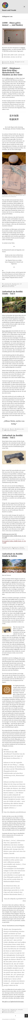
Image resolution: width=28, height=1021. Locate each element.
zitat (23, 61)
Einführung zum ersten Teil (9, 534)
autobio (22, 547)
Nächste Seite (26, 1015)
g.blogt (12, 61)
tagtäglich (18, 61)
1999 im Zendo (9, 78)
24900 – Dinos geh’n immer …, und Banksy (12, 23)
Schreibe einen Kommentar (8, 63)
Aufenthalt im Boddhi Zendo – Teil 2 (12, 436)
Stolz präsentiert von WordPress (8, 1019)
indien (8, 285)
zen (21, 61)
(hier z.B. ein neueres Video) (14, 601)
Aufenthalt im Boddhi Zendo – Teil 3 (12, 292)
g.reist (12, 429)
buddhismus (4, 285)
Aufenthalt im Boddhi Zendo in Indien (12, 554)
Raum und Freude (9, 10)
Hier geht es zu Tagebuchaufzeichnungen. (13, 1001)
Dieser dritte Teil (6, 331)
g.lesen (18, 284)
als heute (4, 601)
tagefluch (12, 1011)
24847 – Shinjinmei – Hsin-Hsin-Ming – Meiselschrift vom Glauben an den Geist (12, 71)
